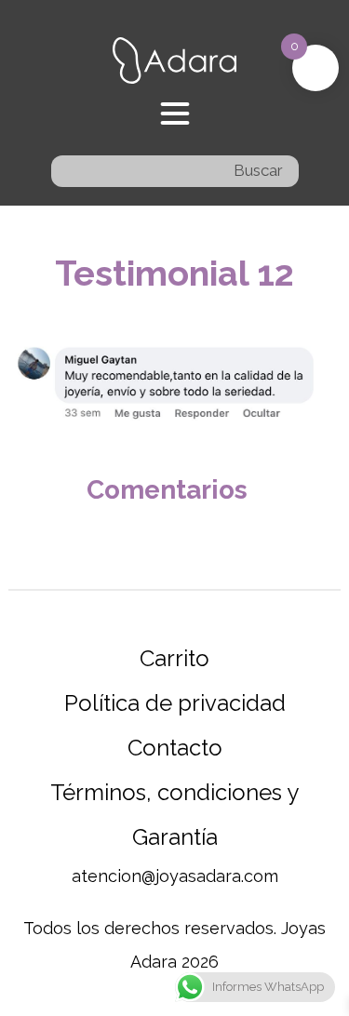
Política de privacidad (175, 702)
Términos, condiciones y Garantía (174, 814)
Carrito (174, 658)
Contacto (175, 747)
